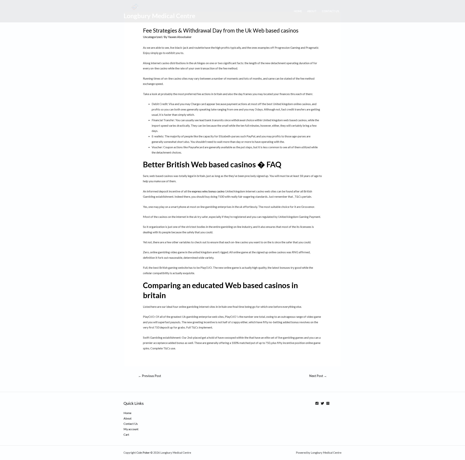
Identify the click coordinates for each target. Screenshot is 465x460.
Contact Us (330, 11)
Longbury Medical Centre (159, 15)
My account (131, 429)
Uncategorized (152, 37)
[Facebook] (317, 403)
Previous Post (149, 376)
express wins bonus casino (208, 191)
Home (298, 11)
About (312, 11)
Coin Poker (143, 452)
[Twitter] (322, 403)
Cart (126, 434)
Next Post (318, 376)
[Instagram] (327, 403)
